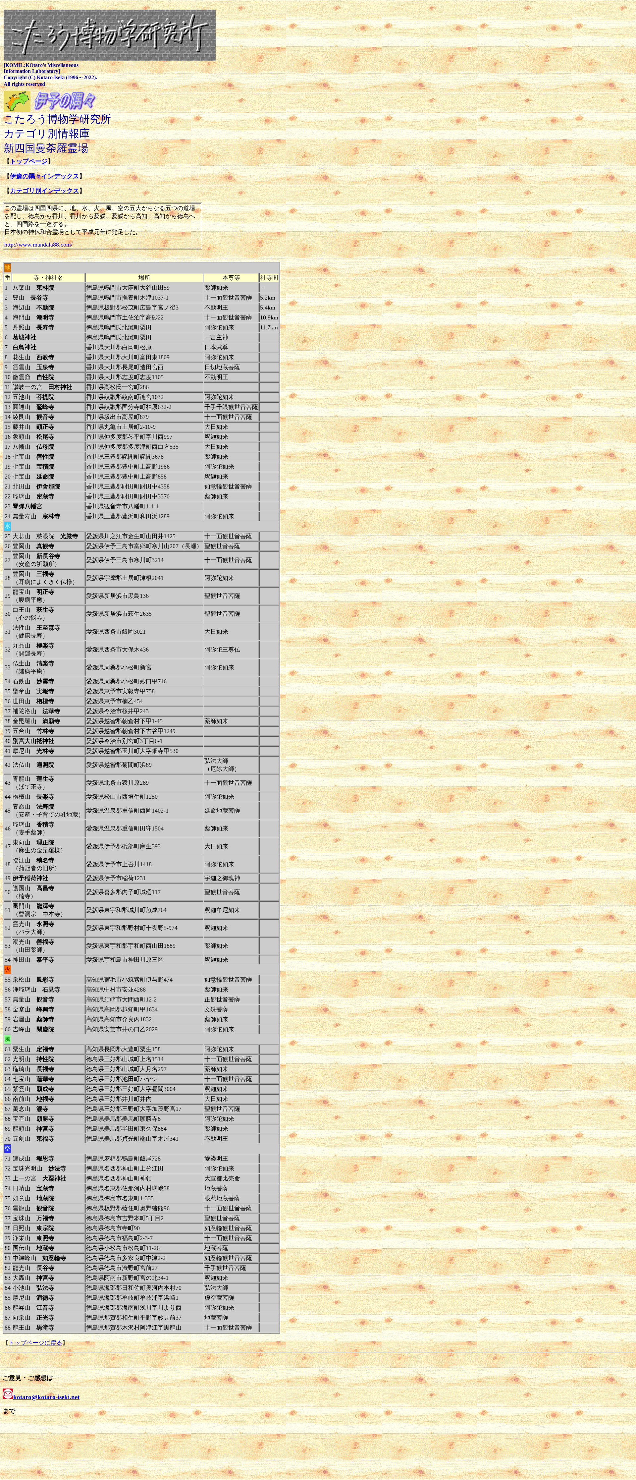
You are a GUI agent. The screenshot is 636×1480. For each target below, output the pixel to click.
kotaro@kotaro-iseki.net (46, 1397)
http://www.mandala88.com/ (38, 244)
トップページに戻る (35, 1342)
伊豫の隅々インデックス (44, 176)
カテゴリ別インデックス (44, 190)
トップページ (29, 161)
